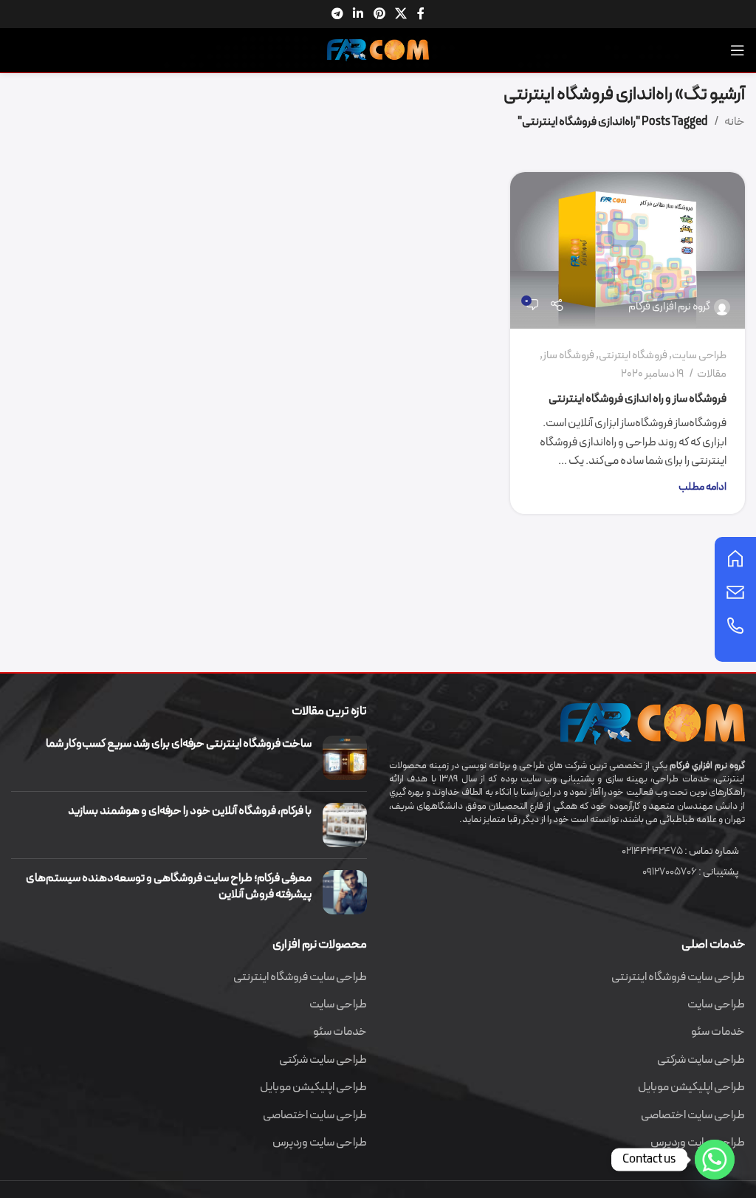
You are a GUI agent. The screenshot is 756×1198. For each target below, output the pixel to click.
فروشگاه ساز (568, 355)
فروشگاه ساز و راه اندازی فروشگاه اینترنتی (637, 399)
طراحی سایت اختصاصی (693, 1115)
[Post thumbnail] (345, 758)
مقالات (711, 374)
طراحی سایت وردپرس (319, 1142)
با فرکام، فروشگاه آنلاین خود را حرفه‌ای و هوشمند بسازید (190, 811)
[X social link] (400, 14)
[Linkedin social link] (358, 14)
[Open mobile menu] (737, 50)
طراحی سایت (699, 355)
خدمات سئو (718, 1032)
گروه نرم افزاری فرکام (669, 306)
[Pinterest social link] (379, 14)
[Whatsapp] (715, 1160)
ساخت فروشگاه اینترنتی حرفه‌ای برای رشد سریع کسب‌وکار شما (179, 744)
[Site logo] (378, 49)
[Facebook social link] (421, 14)
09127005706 (669, 872)
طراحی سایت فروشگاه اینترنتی (678, 977)
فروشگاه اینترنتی (633, 355)
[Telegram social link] (337, 14)
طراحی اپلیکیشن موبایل (691, 1087)
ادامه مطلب (702, 487)
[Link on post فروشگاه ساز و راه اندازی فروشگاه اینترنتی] (627, 250)
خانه (734, 122)
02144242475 (652, 851)
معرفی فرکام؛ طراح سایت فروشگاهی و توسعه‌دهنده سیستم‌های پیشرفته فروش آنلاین (169, 886)
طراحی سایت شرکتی (701, 1060)
